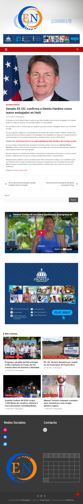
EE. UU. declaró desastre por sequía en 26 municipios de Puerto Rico (60, 363)
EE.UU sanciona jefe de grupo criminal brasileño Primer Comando (22, 184)
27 (61, 476)
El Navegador (19, 117)
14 (67, 468)
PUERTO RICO (18, 395)
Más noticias (11, 333)
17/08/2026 (48, 409)
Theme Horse (45, 500)
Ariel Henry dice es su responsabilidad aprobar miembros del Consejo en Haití (46, 141)
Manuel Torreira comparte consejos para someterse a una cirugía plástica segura (61, 403)
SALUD (55, 395)
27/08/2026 (9, 370)
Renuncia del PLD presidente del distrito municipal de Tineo (60, 184)
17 (46, 472)
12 (56, 468)
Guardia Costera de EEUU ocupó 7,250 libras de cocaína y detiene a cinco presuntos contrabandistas (21, 403)
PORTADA (19, 357)
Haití (25, 170)
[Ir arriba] (77, 494)
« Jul (44, 485)
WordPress (70, 500)
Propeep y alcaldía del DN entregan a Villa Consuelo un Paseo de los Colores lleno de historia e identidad (22, 365)
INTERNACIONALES (13, 105)
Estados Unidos (18, 170)
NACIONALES (10, 357)
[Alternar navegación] (6, 49)
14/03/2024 (10, 117)
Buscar (7, 195)
